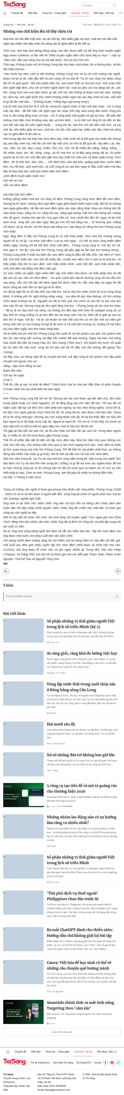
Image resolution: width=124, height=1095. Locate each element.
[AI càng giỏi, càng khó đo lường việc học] (23, 663)
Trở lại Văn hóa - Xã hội (8, 570)
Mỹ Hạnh (51, 713)
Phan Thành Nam (56, 743)
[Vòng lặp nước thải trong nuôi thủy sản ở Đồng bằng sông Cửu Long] (23, 693)
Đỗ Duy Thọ (53, 642)
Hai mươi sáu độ (61, 724)
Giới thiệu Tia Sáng (63, 1062)
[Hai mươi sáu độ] (23, 733)
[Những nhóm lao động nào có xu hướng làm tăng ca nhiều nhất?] (23, 826)
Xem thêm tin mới (62, 1032)
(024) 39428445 (57, 1086)
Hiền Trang (52, 770)
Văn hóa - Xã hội (25, 24)
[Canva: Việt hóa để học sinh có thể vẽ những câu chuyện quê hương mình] (23, 972)
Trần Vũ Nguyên (55, 991)
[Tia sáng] (14, 5)
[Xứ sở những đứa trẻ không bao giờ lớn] (23, 764)
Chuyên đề (17, 13)
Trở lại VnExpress (40, 1062)
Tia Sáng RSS (83, 1062)
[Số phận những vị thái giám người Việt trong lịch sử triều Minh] (23, 866)
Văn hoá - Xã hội (80, 13)
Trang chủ (8, 24)
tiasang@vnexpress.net (57, 1089)
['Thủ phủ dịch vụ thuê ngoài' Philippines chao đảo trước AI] (23, 903)
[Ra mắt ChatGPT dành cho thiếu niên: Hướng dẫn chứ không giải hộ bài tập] (23, 939)
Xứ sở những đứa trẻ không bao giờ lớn (81, 755)
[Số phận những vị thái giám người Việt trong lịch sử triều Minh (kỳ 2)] (23, 630)
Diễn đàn (32, 13)
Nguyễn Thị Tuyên (56, 673)
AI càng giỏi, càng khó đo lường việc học (82, 653)
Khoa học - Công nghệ (54, 13)
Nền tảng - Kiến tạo (104, 13)
